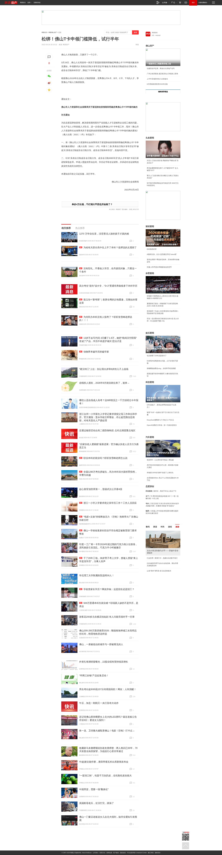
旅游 (177, 527)
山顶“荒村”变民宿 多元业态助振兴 (159, 571)
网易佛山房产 (53, 32)
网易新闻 (154, 32)
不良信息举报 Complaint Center (137, 852)
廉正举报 (151, 852)
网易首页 (23, 2)
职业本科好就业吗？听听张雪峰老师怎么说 (105, 458)
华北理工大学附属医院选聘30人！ (96, 575)
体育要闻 (150, 273)
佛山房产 (150, 46)
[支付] (180, 2)
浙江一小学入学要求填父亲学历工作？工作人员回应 (110, 503)
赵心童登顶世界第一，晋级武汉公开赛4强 (100, 489)
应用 (29, 2)
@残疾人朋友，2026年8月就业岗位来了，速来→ (104, 383)
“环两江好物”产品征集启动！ (94, 675)
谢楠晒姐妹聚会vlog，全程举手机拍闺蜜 (161, 368)
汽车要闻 (150, 437)
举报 (137, 44)
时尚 (162, 527)
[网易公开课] (165, 2)
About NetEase (87, 852)
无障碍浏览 (37, 2)
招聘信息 (109, 852)
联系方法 (102, 852)
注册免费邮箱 (202, 2)
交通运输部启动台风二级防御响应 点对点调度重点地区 (107, 430)
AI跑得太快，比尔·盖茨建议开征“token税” (162, 254)
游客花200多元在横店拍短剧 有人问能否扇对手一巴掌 (107, 617)
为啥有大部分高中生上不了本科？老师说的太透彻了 (110, 247)
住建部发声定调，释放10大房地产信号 (161, 68)
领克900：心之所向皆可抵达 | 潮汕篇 (160, 460)
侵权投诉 (157, 852)
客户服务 (116, 852)
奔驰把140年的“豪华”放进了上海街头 (160, 473)
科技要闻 (150, 382)
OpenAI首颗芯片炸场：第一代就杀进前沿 (162, 425)
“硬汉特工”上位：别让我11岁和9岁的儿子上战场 (103, 369)
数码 (148, 527)
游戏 (170, 527)
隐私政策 (123, 852)
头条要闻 (150, 138)
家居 (155, 527)
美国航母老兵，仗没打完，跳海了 (96, 803)
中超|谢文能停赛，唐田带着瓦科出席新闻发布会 (103, 762)
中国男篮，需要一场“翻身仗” (94, 789)
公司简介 (95, 852)
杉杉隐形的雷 (152, 249)
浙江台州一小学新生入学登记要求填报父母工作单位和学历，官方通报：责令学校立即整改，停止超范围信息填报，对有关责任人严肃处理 (108, 417)
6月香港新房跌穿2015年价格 (157, 84)
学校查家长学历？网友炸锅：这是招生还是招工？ (108, 589)
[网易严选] (173, 2)
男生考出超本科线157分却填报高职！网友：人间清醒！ (107, 689)
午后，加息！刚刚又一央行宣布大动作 (99, 703)
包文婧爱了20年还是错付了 (156, 356)
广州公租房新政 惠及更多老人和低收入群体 (162, 74)
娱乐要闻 (150, 333)
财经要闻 (150, 226)
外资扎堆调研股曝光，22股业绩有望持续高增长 (103, 661)
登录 (193, 2)
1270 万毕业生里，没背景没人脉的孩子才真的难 (104, 233)
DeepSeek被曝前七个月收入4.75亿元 (160, 420)
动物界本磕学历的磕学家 (96, 351)
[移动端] (158, 2)
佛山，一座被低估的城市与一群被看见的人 (101, 644)
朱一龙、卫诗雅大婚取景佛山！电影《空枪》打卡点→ (107, 730)
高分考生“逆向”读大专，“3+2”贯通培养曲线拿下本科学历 (108, 286)
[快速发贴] (49, 56)
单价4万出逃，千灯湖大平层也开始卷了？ (92, 204)
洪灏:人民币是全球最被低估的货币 (159, 267)
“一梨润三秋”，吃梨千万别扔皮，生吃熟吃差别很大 (105, 775)
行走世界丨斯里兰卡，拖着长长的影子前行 (162, 558)
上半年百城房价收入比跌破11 (157, 79)
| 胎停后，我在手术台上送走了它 (161, 491)
